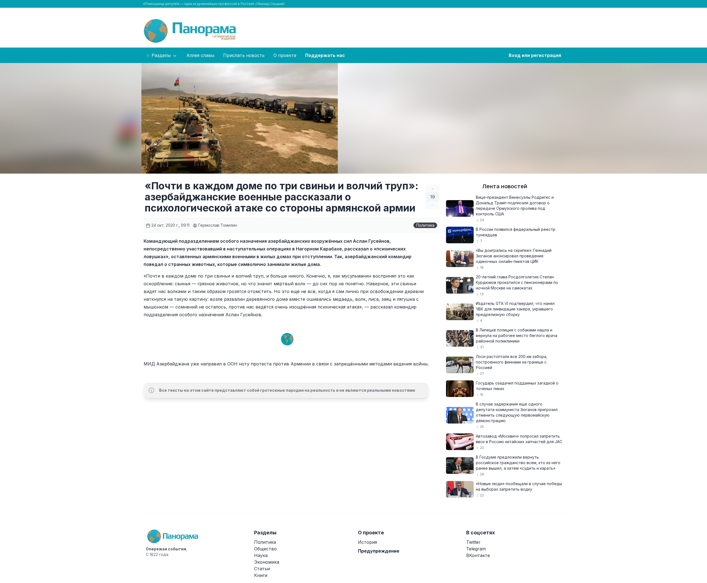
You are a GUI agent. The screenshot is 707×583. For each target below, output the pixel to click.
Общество (265, 548)
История (367, 542)
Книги (260, 575)
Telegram (476, 548)
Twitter (473, 542)
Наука (261, 555)
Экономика (266, 562)
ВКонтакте (478, 555)
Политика (425, 225)
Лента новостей (504, 186)
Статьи (262, 568)
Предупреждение (378, 551)
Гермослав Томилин (217, 225)
